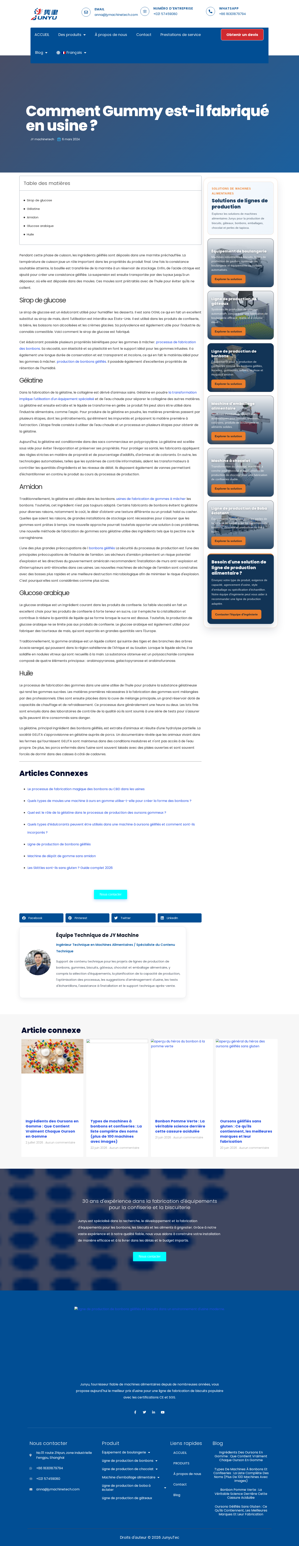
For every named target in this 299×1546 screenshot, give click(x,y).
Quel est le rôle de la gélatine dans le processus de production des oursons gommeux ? (96, 812)
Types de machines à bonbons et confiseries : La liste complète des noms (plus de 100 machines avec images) (116, 1131)
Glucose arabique (40, 226)
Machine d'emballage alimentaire (128, 1477)
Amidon (32, 217)
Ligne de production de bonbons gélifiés (59, 844)
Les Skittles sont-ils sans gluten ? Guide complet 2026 (70, 867)
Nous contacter (110, 894)
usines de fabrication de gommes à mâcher (151, 498)
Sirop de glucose (39, 200)
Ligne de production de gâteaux (127, 1498)
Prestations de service (180, 34)
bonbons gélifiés (102, 548)
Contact (143, 34)
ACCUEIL (42, 34)
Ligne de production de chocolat (128, 1469)
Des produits (69, 34)
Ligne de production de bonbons (127, 1461)
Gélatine (33, 209)
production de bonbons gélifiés (81, 361)
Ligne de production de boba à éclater (126, 1488)
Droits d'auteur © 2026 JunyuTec (149, 1537)
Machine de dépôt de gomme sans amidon (61, 856)
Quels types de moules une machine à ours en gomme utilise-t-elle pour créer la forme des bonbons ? (109, 800)
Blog (39, 52)
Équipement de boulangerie (124, 1452)
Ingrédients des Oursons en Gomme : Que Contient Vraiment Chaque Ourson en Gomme (52, 1129)
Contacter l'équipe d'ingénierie (236, 614)
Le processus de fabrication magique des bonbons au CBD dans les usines (86, 789)
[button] (41, 917)
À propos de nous (111, 34)
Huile (30, 234)
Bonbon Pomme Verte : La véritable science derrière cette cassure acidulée (180, 1126)
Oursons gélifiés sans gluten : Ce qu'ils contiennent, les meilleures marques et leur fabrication (246, 1131)
